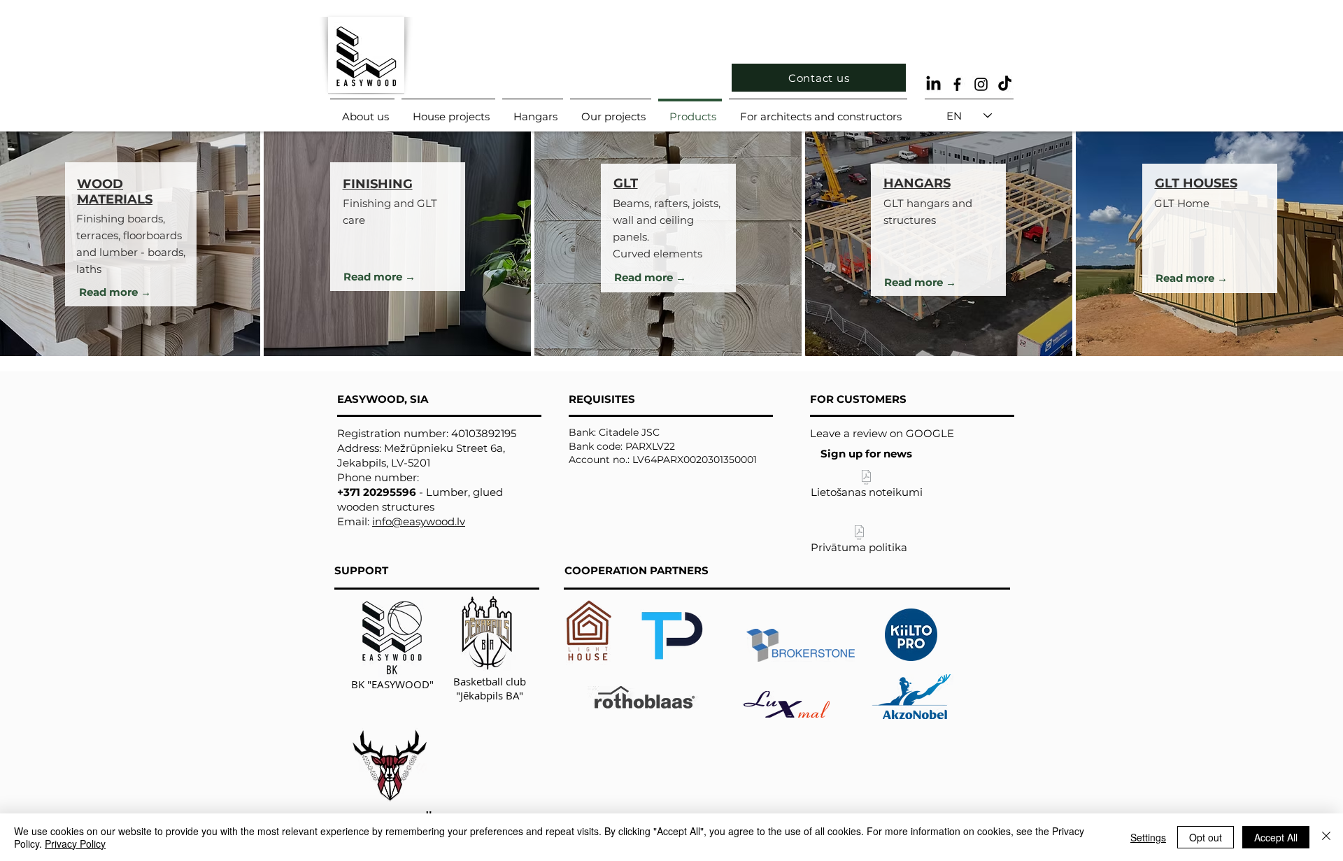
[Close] (1326, 837)
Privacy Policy (75, 844)
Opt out (1205, 837)
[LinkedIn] (933, 84)
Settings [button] (1148, 837)
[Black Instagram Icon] (981, 84)
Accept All (1276, 837)
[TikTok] (1005, 84)
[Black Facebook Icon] (957, 84)
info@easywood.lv (418, 521)
